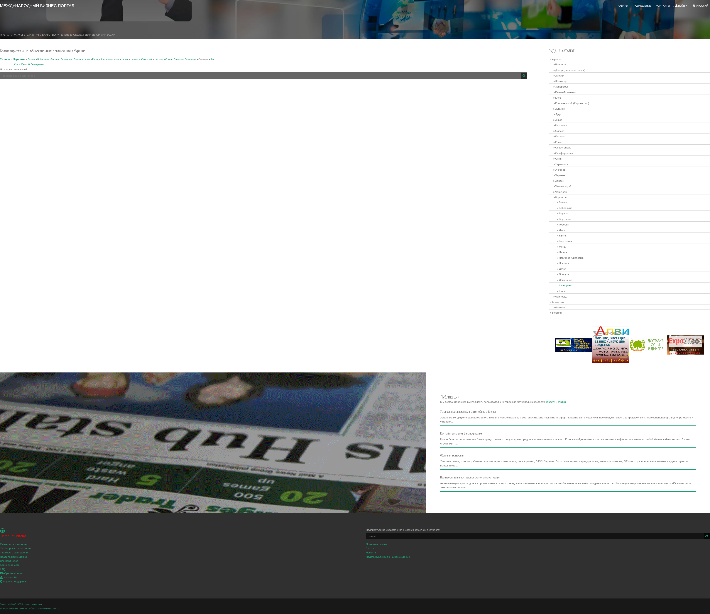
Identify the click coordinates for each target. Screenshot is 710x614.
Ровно (558, 142)
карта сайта (10, 577)
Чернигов (19, 59)
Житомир (561, 81)
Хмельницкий (563, 186)
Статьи (370, 548)
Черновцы (561, 296)
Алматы (560, 307)
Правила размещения (13, 556)
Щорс (213, 59)
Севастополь (563, 147)
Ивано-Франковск (566, 92)
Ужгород (560, 169)
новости (550, 401)
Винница (560, 64)
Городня (78, 59)
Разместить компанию (13, 544)
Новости (371, 552)
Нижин (125, 59)
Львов (558, 119)
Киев (558, 97)
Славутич (33, 35)
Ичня (87, 59)
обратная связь (12, 573)
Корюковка (106, 59)
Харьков (560, 175)
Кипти (95, 59)
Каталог (18, 35)
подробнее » (449, 422)
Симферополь (564, 153)
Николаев (561, 125)
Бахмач (31, 59)
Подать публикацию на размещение (388, 556)
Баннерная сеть (9, 564)
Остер (168, 59)
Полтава (560, 136)
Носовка (159, 59)
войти (682, 5)
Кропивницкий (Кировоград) (572, 103)
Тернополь (561, 164)
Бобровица (43, 59)
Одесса (559, 130)
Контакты (663, 5)
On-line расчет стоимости (15, 548)
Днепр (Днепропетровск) (570, 70)
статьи (562, 401)
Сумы (558, 158)
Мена (116, 59)
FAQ (2, 569)
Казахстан (558, 302)
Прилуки (178, 59)
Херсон (559, 180)
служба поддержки (14, 581)
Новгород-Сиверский (142, 59)
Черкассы (561, 191)
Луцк (558, 114)
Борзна (55, 59)
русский (701, 5)
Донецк (559, 75)
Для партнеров (9, 560)
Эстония (557, 312)
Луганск (559, 108)
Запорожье (562, 86)
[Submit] (524, 76)
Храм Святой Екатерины (29, 64)
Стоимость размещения (14, 552)
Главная (622, 5)
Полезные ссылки (376, 544)
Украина (5, 59)
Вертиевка (66, 59)
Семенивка (190, 59)
